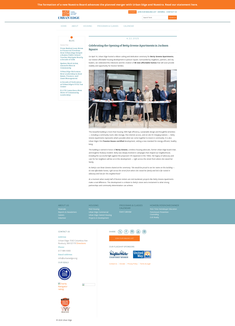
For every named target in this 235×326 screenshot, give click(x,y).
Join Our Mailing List (147, 12)
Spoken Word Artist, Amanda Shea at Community (69, 65)
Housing (87, 26)
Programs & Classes (107, 26)
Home (64, 26)
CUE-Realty (154, 217)
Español (161, 12)
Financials (62, 209)
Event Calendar (125, 212)
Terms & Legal (145, 264)
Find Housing (94, 209)
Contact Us (171, 12)
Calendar (128, 26)
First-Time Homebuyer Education (163, 209)
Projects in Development (99, 218)
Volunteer (62, 218)
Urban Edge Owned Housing (100, 215)
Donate (132, 12)
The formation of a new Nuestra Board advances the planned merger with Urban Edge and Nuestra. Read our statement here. (117, 4)
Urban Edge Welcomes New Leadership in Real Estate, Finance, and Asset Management (71, 74)
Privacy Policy (133, 264)
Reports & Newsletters (67, 212)
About (75, 26)
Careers (61, 215)
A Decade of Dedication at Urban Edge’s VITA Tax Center (71, 84)
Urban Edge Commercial (98, 212)
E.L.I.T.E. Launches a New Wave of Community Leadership (71, 92)
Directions (81, 243)
